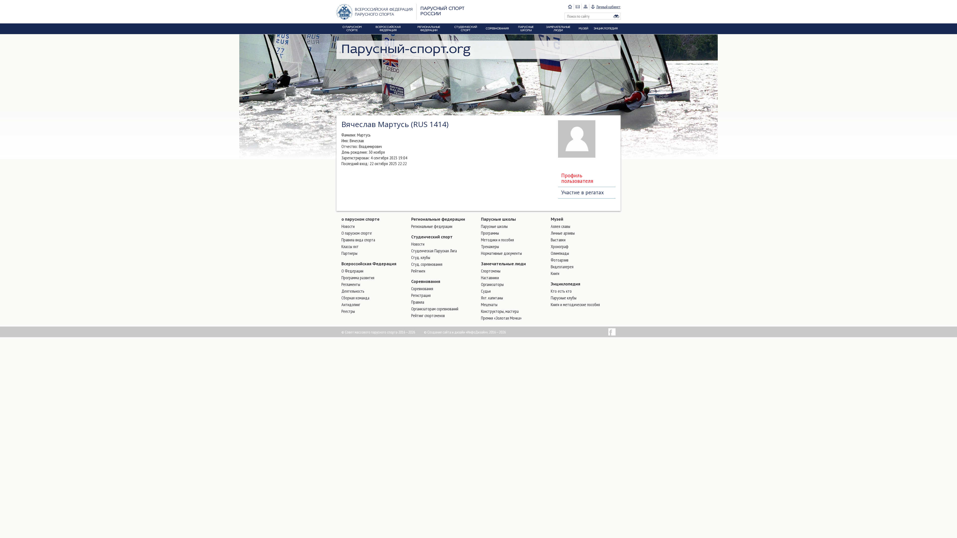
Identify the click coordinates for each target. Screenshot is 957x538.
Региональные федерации (438, 219)
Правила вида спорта (358, 240)
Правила (417, 302)
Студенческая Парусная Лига (434, 251)
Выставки (558, 240)
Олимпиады (560, 253)
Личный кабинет (608, 6)
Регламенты (350, 284)
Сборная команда (355, 298)
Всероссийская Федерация (368, 263)
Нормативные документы (501, 253)
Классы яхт (350, 246)
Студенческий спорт (432, 236)
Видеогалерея (562, 266)
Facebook (612, 332)
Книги (555, 273)
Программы (490, 233)
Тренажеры (490, 246)
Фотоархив (559, 260)
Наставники (490, 277)
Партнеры (349, 253)
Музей (557, 219)
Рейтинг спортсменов (428, 315)
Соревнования (425, 281)
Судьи (486, 291)
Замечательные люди (503, 263)
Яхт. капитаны (492, 298)
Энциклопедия (565, 283)
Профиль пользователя (577, 178)
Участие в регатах (582, 192)
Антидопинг (350, 304)
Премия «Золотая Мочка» (501, 318)
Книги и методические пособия (575, 304)
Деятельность (352, 291)
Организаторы (492, 284)
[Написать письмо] (577, 7)
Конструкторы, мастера (500, 311)
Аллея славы (560, 226)
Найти (616, 16)
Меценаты (489, 304)
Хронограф (559, 246)
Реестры (348, 311)
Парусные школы (498, 219)
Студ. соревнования (426, 264)
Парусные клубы (563, 298)
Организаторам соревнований (434, 309)
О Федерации (352, 271)
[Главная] (570, 7)
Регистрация (421, 295)
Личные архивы (563, 233)
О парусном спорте (356, 233)
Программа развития (357, 277)
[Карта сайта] (585, 7)
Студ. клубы (420, 257)
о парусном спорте (360, 219)
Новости (348, 226)
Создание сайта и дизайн (446, 332)
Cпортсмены (490, 271)
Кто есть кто (561, 291)
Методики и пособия (497, 240)
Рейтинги (418, 271)
